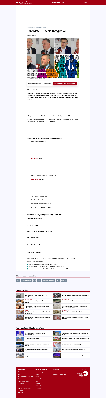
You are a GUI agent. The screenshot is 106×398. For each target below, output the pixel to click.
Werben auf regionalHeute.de (25, 376)
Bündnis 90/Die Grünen (49, 280)
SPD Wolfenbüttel (26, 280)
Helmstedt (38, 379)
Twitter (19, 395)
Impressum (21, 383)
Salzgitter (37, 383)
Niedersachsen (56, 372)
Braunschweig (39, 372)
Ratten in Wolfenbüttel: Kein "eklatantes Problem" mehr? (43, 264)
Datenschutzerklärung (23, 381)
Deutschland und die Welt (59, 374)
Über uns (20, 374)
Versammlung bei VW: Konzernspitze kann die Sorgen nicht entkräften (46, 266)
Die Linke (63, 280)
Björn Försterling (35, 179)
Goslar (37, 376)
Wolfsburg (38, 388)
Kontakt (20, 372)
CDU (34, 280)
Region (28, 27)
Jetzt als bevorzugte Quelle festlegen (64, 83)
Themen (20, 379)
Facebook (20, 390)
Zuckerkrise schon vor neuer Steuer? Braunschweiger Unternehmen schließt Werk (49, 269)
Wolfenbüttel (32, 27)
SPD (18, 280)
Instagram (20, 392)
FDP (39, 280)
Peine (36, 381)
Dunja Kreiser (34, 158)
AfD (58, 280)
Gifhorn (37, 374)
